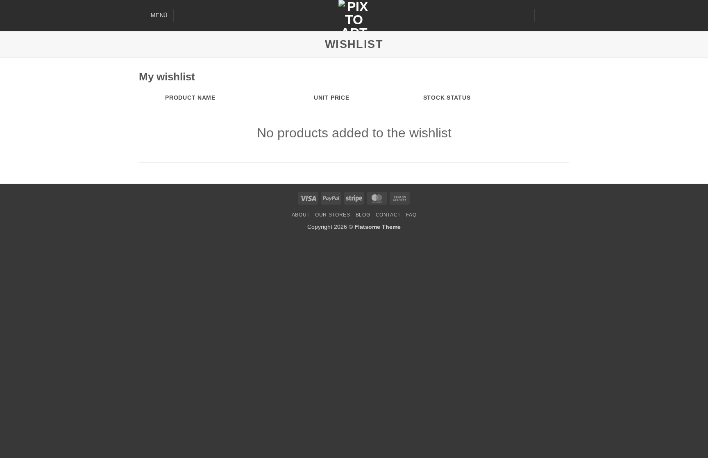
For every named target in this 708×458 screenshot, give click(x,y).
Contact (388, 215)
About (301, 215)
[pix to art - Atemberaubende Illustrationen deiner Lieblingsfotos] (354, 15)
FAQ (411, 215)
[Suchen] (183, 15)
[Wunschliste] (525, 16)
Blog (363, 215)
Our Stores (332, 215)
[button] (153, 15)
